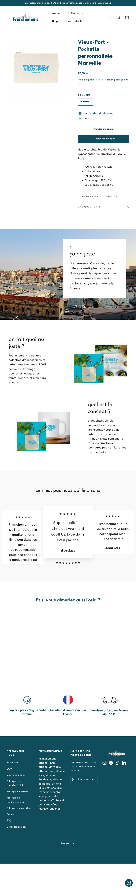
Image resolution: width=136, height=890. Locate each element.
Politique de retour (17, 792)
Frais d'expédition (87, 80)
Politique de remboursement (16, 800)
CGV (9, 769)
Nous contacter (74, 21)
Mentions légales (16, 775)
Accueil (56, 13)
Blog (55, 21)
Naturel (85, 101)
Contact (11, 814)
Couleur (84, 95)
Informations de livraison (98, 196)
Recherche (13, 762)
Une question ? (89, 207)
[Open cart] (129, 883)
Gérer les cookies (16, 827)
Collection (74, 13)
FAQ (9, 820)
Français (65, 843)
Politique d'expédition (19, 808)
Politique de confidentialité (15, 783)
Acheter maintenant (104, 139)
